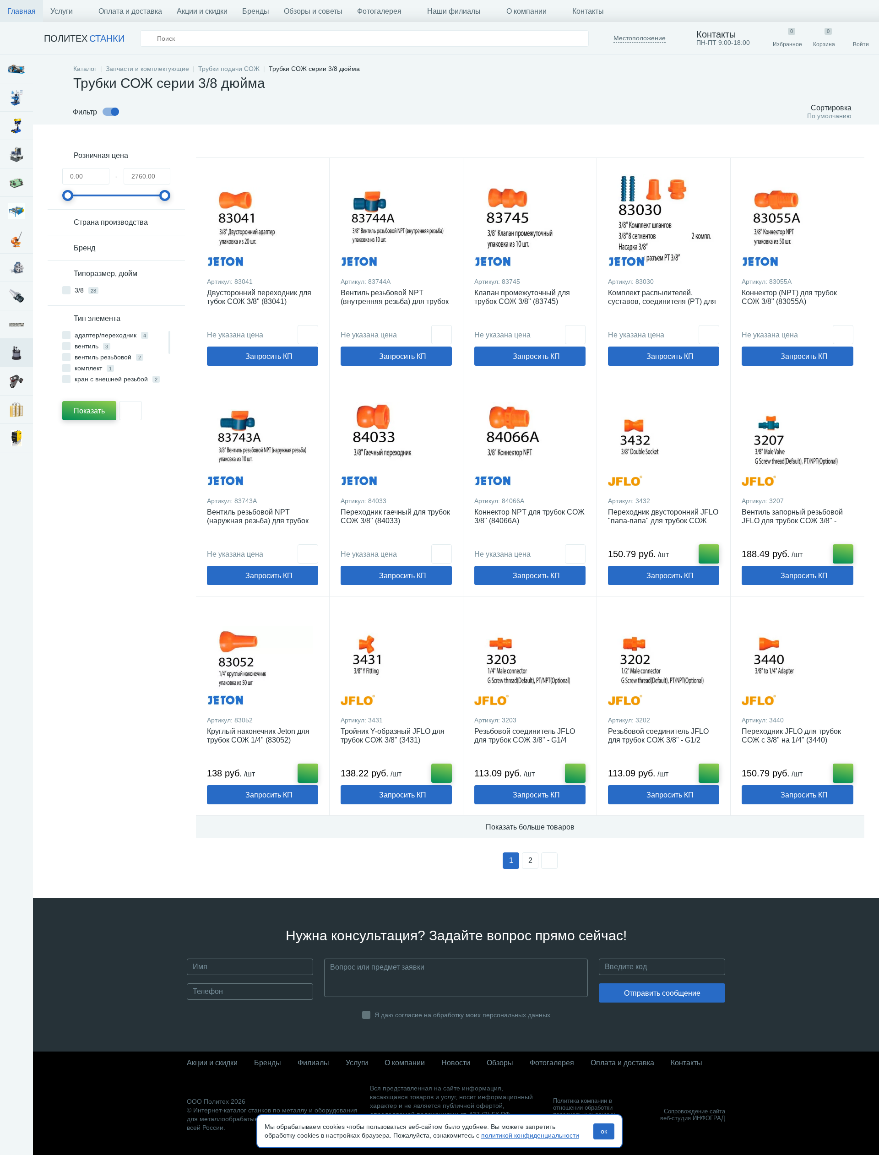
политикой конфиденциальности (530, 1135)
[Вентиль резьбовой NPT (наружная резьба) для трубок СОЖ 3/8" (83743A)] (262, 439)
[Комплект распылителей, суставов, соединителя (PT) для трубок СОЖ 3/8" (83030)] (663, 220)
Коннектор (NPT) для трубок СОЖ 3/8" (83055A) (789, 297)
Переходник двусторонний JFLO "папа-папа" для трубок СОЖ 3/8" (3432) (663, 520)
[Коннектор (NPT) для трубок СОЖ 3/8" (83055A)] (797, 220)
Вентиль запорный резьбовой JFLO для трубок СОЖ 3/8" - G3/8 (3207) (792, 520)
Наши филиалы (454, 11)
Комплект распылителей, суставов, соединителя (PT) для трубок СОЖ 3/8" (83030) (662, 301)
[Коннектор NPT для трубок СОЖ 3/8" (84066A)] (530, 439)
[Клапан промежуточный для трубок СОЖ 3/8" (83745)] (530, 220)
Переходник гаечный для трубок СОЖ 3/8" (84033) (395, 516)
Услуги (61, 11)
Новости (455, 1063)
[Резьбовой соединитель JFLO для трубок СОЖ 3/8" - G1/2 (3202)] (663, 658)
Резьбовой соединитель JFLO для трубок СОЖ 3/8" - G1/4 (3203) (524, 740)
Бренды (255, 11)
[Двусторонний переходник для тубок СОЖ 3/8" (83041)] (262, 220)
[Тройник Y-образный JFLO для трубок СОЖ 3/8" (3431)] (396, 658)
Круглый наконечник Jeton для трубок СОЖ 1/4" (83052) (258, 735)
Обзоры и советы (313, 11)
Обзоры (500, 1063)
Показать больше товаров (530, 827)
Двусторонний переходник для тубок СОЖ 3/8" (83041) (259, 297)
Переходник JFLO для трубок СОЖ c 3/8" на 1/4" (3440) (791, 735)
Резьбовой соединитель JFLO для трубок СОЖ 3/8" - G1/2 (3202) (658, 740)
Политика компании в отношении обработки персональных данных (584, 1107)
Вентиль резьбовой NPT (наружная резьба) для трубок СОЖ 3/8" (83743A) (258, 520)
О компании (526, 11)
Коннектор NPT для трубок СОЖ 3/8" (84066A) (529, 516)
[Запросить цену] (308, 334)
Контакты (588, 11)
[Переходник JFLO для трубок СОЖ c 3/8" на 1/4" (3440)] (797, 658)
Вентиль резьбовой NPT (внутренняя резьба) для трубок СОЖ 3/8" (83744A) (395, 301)
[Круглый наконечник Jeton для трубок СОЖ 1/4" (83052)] (262, 658)
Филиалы (313, 1063)
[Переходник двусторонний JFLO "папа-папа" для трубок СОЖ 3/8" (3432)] (663, 439)
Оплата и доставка (130, 11)
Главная (21, 11)
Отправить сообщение (662, 993)
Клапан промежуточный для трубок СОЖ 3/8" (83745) (522, 297)
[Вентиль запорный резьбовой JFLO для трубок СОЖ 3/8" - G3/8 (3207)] (797, 439)
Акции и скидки (202, 11)
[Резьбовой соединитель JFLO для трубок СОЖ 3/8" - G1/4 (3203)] (530, 658)
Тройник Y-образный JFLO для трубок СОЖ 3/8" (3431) (393, 735)
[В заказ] (709, 554)
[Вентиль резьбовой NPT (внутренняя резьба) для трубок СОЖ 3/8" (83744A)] (396, 220)
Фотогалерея (379, 11)
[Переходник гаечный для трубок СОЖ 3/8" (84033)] (396, 439)
